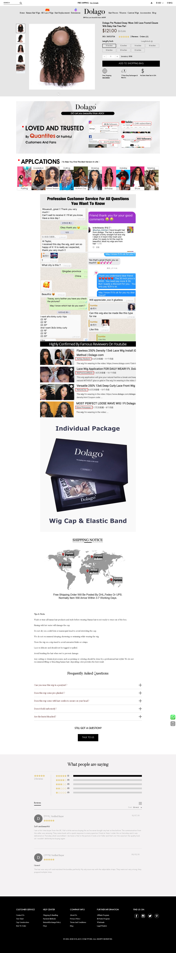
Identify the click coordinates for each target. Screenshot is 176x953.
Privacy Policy (75, 919)
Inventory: (126, 56)
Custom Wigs (133, 13)
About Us (73, 915)
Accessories (145, 13)
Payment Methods (49, 919)
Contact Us (20, 915)
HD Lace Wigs (47, 13)
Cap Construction (22, 922)
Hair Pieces (113, 13)
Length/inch (107, 41)
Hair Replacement (62, 13)
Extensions (75, 13)
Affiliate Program (103, 915)
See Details (106, 78)
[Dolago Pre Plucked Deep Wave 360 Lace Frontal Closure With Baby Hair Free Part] (20, 28)
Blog (154, 13)
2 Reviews (134, 37)
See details (94, 3)
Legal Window (102, 926)
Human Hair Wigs (33, 13)
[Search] (20, 2)
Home (22, 13)
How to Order (21, 926)
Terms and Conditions (78, 922)
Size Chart (20, 919)
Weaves (122, 13)
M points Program (103, 919)
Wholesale (101, 922)
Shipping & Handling (50, 915)
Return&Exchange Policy (52, 922)
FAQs (45, 926)
